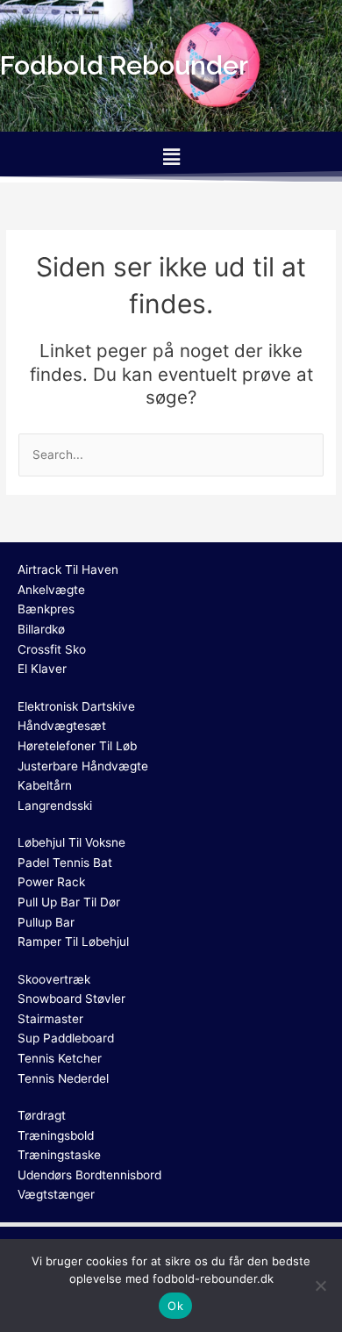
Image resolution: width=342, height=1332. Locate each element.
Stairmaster (50, 1019)
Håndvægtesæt (62, 726)
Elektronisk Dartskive (76, 706)
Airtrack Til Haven (68, 569)
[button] (171, 156)
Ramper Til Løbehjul (73, 942)
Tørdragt (42, 1115)
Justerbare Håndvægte (83, 766)
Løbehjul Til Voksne (71, 842)
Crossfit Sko (52, 649)
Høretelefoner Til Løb (77, 746)
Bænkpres (46, 609)
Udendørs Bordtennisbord (89, 1175)
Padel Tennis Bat (65, 863)
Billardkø (41, 629)
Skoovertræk (54, 979)
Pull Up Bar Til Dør (69, 902)
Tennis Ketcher (60, 1058)
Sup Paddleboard (66, 1038)
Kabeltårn (45, 785)
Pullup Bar (46, 922)
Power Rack (51, 882)
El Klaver (42, 669)
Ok (175, 1306)
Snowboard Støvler (71, 999)
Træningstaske (59, 1155)
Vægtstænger (56, 1194)
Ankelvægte (51, 590)
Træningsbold (56, 1135)
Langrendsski (55, 805)
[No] (320, 1285)
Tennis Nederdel (63, 1078)
